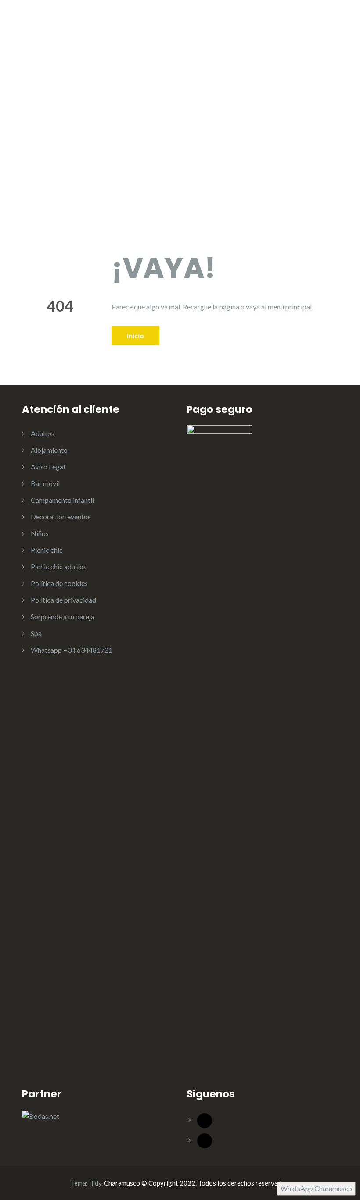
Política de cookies (59, 583)
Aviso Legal (48, 466)
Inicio (135, 335)
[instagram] (204, 1140)
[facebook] (204, 1119)
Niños (40, 533)
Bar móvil (45, 483)
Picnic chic (47, 550)
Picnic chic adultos (58, 566)
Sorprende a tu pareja (62, 616)
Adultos (42, 433)
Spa (36, 633)
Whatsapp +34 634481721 (71, 650)
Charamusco (68, 41)
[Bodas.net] (40, 1115)
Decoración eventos (61, 516)
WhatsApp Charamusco (316, 1188)
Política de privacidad (63, 600)
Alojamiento (49, 450)
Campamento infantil (62, 500)
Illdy (95, 1183)
